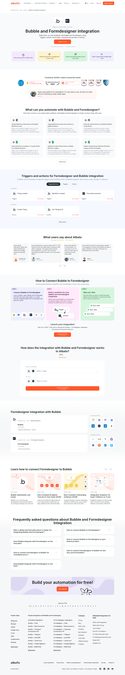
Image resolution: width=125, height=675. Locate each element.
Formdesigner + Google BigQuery (64, 644)
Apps (60, 3)
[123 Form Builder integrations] (99, 439)
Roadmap (81, 635)
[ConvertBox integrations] (105, 445)
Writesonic (14, 621)
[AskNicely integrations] (111, 439)
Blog (79, 623)
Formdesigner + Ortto (60, 623)
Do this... (28, 376)
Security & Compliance (99, 631)
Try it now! (40, 199)
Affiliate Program (83, 641)
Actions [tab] (74, 184)
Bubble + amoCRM (34, 637)
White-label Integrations (100, 622)
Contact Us (111, 662)
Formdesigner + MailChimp (62, 647)
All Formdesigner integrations (62, 620)
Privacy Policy (60, 662)
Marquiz (13, 624)
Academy (81, 629)
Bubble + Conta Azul (35, 640)
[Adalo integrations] (93, 419)
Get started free (62, 334)
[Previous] (60, 265)
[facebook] (100, 669)
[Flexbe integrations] (111, 426)
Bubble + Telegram (34, 634)
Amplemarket (15, 639)
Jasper (13, 627)
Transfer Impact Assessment (91, 662)
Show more (62, 162)
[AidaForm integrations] (105, 439)
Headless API (97, 643)
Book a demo (108, 3)
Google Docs (15, 630)
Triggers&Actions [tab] (53, 184)
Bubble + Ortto (33, 623)
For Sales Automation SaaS (100, 634)
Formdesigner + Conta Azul (62, 640)
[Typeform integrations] (93, 439)
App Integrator (82, 632)
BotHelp (13, 642)
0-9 (30, 606)
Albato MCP (96, 640)
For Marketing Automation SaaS (102, 637)
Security (103, 662)
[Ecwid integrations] (93, 426)
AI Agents (81, 644)
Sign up (98, 3)
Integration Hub (14, 10)
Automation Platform (41, 3)
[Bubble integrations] (99, 419)
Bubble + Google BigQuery (36, 644)
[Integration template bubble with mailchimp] (26, 126)
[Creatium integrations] (105, 419)
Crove (13, 633)
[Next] (64, 265)
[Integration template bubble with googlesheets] (26, 148)
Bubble (25, 10)
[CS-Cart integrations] (111, 419)
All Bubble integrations (35, 620)
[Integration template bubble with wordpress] (98, 126)
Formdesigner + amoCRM (61, 637)
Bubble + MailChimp (34, 647)
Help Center (81, 626)
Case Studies (96, 628)
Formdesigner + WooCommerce (63, 626)
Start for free (62, 42)
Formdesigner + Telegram (61, 634)
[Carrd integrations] (93, 445)
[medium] (112, 669)
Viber (12, 636)
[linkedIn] (104, 669)
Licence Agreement (48, 662)
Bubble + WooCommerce (36, 626)
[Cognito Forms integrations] (99, 445)
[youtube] (108, 669)
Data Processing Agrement (74, 662)
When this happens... (31, 366)
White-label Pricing (98, 625)
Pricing (80, 620)
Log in (92, 3)
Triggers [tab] (65, 184)
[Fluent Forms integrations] (111, 445)
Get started (62, 589)
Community (81, 638)
